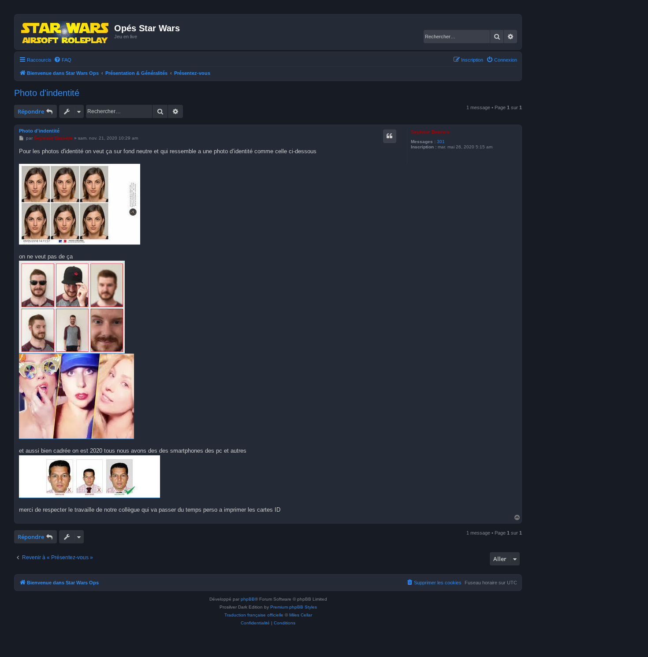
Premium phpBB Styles (293, 607)
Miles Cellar (300, 615)
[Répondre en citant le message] (389, 136)
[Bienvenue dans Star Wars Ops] (65, 32)
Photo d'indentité (46, 93)
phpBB (248, 599)
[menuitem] (62, 60)
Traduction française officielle (253, 615)
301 (441, 141)
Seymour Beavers (430, 131)
